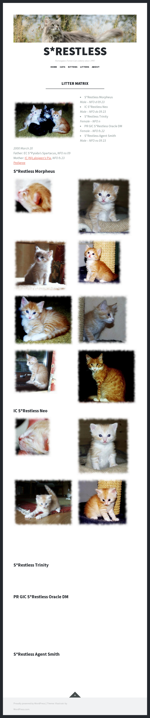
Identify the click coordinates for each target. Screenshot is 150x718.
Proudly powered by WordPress (29, 703)
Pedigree (19, 163)
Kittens (72, 66)
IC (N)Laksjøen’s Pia (38, 158)
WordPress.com (21, 709)
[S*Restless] (75, 29)
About (95, 66)
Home (54, 66)
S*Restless (75, 51)
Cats (62, 66)
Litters (84, 66)
